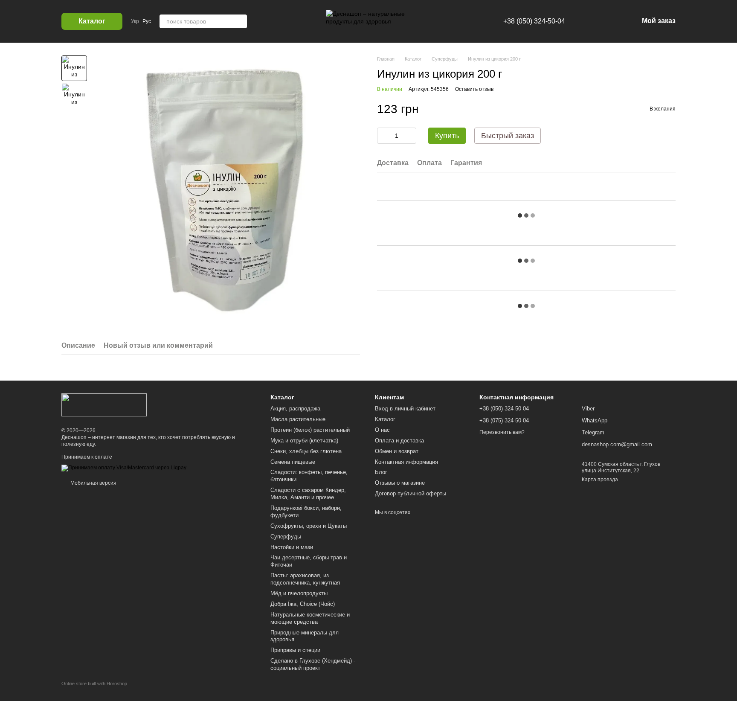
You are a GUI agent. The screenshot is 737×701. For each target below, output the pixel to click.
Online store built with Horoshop (94, 683)
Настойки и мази (291, 547)
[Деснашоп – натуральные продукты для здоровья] (104, 404)
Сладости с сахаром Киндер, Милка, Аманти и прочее (308, 493)
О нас (382, 430)
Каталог (385, 419)
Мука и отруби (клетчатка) (304, 440)
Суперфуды (285, 536)
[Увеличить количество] (410, 135)
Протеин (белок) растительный (310, 430)
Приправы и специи (295, 650)
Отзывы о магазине (400, 483)
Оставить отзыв (474, 89)
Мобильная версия (92, 483)
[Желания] (587, 21)
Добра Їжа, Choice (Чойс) (302, 604)
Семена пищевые (292, 462)
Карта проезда (600, 480)
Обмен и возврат (396, 451)
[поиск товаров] (240, 21)
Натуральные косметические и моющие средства (310, 618)
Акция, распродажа (295, 408)
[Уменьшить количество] (383, 135)
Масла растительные (297, 419)
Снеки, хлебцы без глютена (306, 451)
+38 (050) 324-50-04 (534, 21)
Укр (135, 21)
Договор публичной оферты (410, 493)
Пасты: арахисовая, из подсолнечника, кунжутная (305, 579)
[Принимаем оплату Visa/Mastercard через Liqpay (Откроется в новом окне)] (123, 468)
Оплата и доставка (399, 440)
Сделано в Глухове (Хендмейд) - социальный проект (312, 664)
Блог (381, 472)
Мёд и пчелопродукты (299, 593)
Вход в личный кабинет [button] (405, 408)
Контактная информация (406, 462)
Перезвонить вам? (502, 432)
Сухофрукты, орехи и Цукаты (308, 526)
